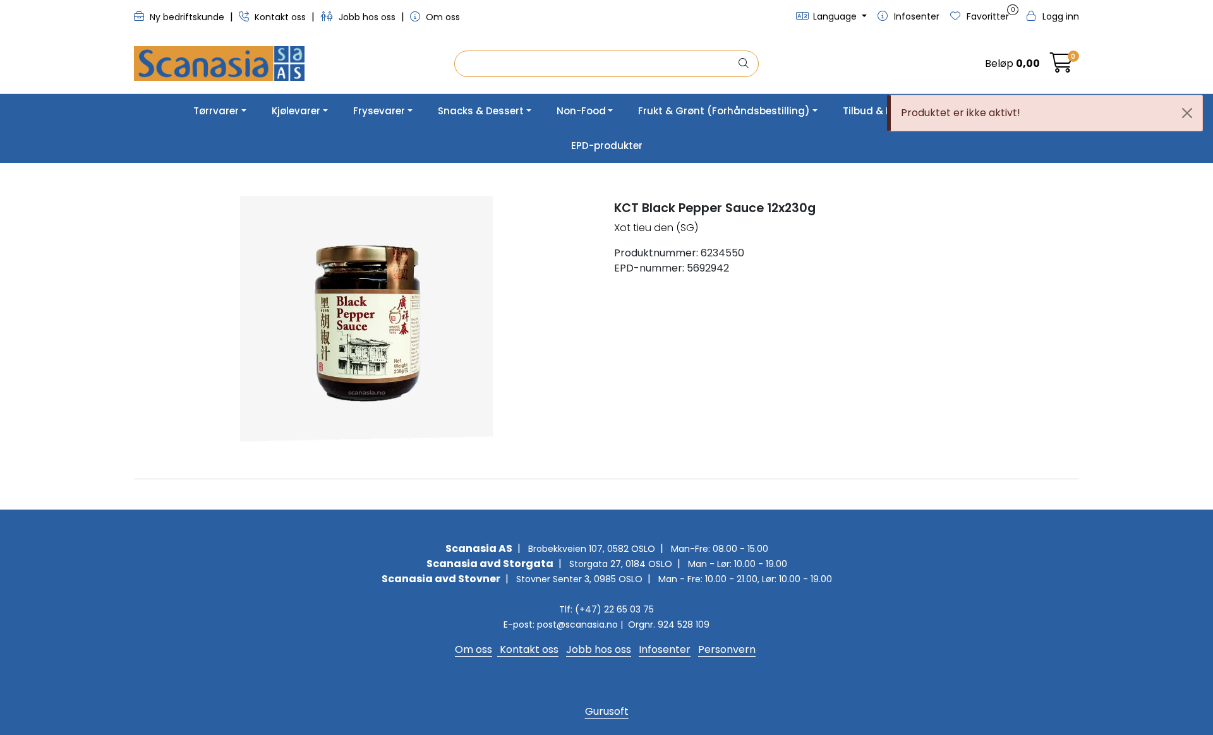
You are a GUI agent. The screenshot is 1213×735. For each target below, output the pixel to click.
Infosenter (665, 649)
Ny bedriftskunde (187, 17)
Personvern (727, 649)
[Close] (1187, 113)
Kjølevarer (296, 110)
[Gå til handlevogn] (1061, 66)
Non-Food (581, 110)
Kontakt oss (280, 17)
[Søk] (743, 63)
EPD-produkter (607, 145)
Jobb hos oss (367, 17)
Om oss (441, 17)
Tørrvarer (216, 110)
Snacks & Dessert (481, 110)
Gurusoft (607, 711)
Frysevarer (379, 110)
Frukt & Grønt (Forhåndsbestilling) (724, 110)
